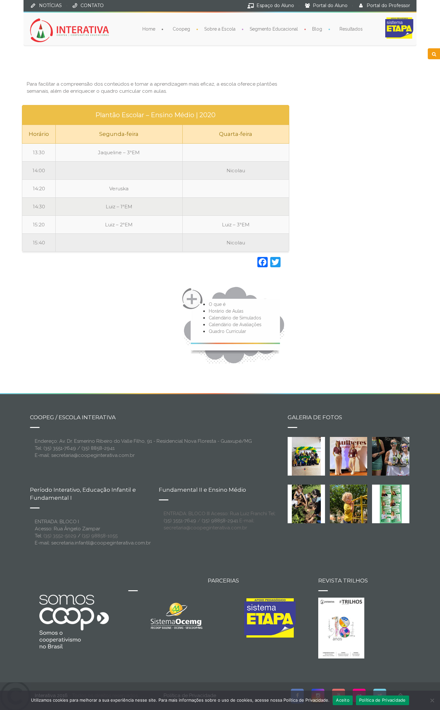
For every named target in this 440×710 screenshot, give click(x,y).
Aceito (342, 700)
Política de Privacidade (382, 700)
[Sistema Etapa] (270, 619)
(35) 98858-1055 (100, 536)
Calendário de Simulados (235, 317)
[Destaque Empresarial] (73, 621)
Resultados (351, 29)
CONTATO (92, 5)
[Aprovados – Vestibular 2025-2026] (391, 503)
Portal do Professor (388, 5)
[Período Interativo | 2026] (349, 503)
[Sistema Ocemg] (176, 615)
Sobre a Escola (219, 29)
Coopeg (181, 29)
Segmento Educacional (274, 29)
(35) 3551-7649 (180, 521)
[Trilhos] (341, 627)
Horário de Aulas (226, 311)
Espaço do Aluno (275, 5)
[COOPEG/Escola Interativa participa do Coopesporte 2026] (401, 456)
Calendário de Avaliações (235, 324)
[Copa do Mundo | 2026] (306, 456)
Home (148, 29)
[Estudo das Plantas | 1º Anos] (306, 503)
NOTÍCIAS (50, 5)
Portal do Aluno (330, 5)
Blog (317, 29)
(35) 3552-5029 (59, 536)
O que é (217, 304)
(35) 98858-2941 (220, 521)
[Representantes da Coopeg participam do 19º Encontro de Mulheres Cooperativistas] (354, 456)
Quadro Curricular (227, 331)
